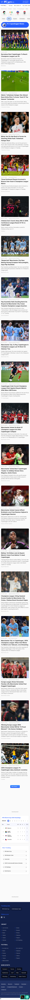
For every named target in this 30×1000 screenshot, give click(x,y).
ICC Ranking (19, 940)
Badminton (5, 972)
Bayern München (5, 566)
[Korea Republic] (6, 836)
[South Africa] (6, 832)
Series (17, 927)
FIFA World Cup (8, 851)
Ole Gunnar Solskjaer (6, 738)
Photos (18, 932)
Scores (11, 5)
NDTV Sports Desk (13, 638)
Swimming (13, 976)
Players (18, 937)
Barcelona (3, 65)
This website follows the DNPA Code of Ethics (11, 992)
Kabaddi (24, 972)
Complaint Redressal (12, 987)
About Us (10, 984)
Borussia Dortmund (5, 191)
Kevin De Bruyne (5, 315)
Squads (15, 18)
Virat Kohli (7, 859)
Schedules (22, 18)
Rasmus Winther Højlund (6, 523)
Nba (17, 972)
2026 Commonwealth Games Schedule (13, 863)
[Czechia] (6, 839)
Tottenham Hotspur (5, 107)
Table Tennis (22, 976)
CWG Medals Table (9, 855)
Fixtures (4, 930)
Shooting (4, 976)
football (10, 8)
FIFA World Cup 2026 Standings (11, 817)
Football (3, 5)
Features (18, 935)
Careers (21, 987)
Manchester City (5, 272)
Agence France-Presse (14, 134)
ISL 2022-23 (5, 948)
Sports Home (4, 8)
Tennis (12, 969)
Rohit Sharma (8, 871)
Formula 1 (4, 969)
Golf (12, 972)
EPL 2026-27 (17, 5)
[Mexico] (6, 828)
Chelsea (3, 231)
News (9, 18)
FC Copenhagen (20, 8)
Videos (4, 935)
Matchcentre (5, 960)
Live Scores (5, 927)
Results (18, 930)
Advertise (3, 984)
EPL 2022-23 (19, 948)
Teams (14, 8)
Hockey (19, 969)
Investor (3, 987)
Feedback (17, 984)
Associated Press (13, 93)
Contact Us (3, 989)
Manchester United (5, 439)
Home (3, 18)
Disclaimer (23, 984)
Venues (4, 940)
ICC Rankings (8, 867)
